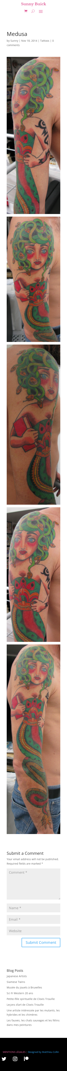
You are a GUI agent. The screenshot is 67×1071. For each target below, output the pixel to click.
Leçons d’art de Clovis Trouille (25, 1004)
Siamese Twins (16, 982)
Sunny (14, 40)
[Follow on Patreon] (26, 1058)
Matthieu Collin (50, 1052)
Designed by (35, 1052)
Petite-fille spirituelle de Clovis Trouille (31, 999)
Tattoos (44, 40)
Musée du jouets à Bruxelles (24, 987)
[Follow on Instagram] (15, 1058)
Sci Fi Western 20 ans (20, 993)
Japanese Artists (17, 976)
